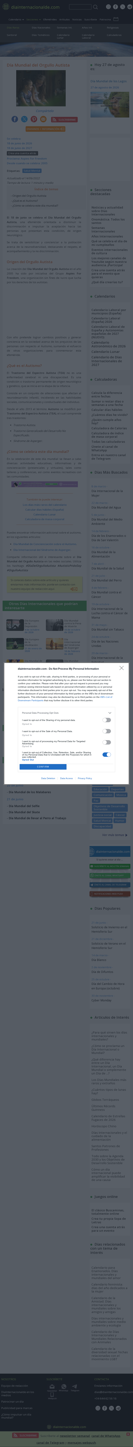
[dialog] (66, 723)
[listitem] (66, 713)
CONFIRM (43, 767)
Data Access (66, 778)
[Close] (123, 669)
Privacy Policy (85, 778)
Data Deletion (48, 778)
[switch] (107, 720)
